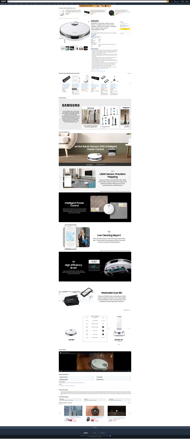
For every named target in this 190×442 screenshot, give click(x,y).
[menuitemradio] (128, 370)
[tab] (89, 164)
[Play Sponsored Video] (95, 411)
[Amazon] (3, 1)
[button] (2, 4)
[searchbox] (88, 1)
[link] (74, 14)
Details (127, 25)
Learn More (119, 341)
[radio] (63, 48)
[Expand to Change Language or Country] (97, 432)
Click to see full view (74, 45)
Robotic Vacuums (76, 18)
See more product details (96, 69)
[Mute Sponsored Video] (81, 415)
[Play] (59, 370)
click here (83, 382)
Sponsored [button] (60, 404)
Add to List (122, 33)
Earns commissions (66, 352)
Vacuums (72, 18)
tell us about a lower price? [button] (69, 385)
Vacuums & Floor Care (67, 18)
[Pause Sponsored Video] (81, 413)
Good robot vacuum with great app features (69, 353)
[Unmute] (130, 370)
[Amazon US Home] (86, 433)
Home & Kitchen (61, 18)
